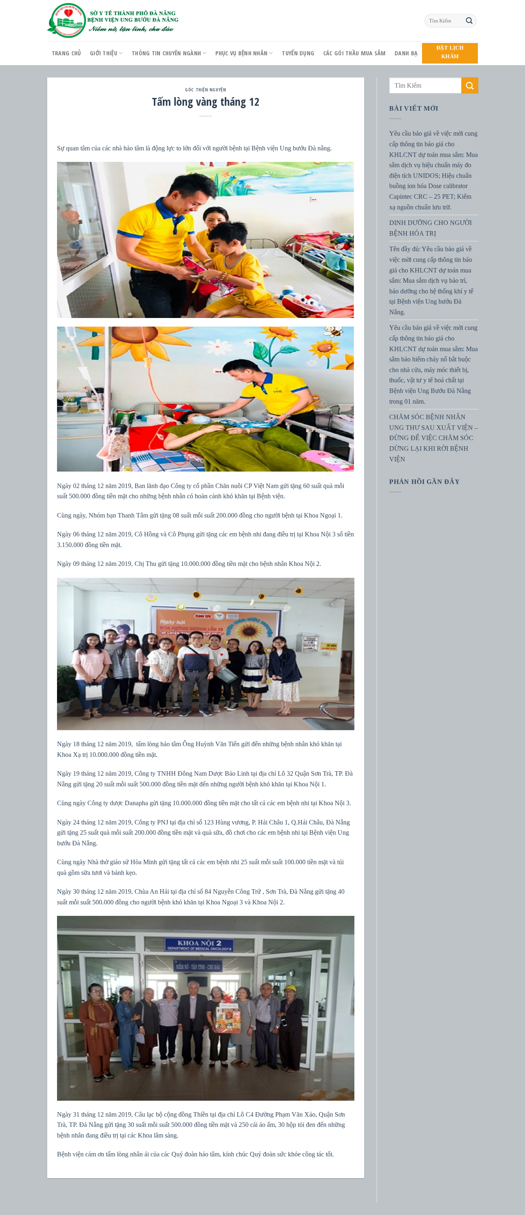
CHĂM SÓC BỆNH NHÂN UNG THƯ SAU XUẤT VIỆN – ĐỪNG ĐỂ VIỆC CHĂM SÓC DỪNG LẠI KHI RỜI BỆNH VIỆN (433, 437)
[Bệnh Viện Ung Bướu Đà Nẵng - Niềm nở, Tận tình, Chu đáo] (113, 20)
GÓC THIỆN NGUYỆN (205, 89)
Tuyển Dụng (298, 53)
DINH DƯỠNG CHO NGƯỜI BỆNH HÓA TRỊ (430, 228)
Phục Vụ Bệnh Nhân (241, 53)
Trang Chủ (66, 53)
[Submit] (469, 21)
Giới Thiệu (103, 53)
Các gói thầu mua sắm (354, 53)
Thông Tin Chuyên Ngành (166, 53)
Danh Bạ (406, 53)
